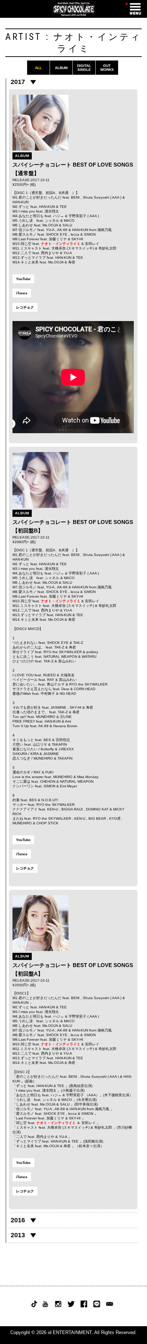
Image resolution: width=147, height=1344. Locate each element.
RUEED (49, 675)
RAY (50, 680)
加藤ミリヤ (58, 239)
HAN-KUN (20, 202)
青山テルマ (56, 684)
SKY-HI (77, 239)
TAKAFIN (59, 744)
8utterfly (47, 749)
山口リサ (40, 744)
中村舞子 (48, 693)
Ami (68, 721)
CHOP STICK (47, 823)
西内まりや (50, 253)
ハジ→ (58, 216)
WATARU (89, 656)
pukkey (92, 652)
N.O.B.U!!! (49, 800)
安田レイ (92, 244)
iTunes (21, 293)
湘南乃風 (104, 230)
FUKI (49, 772)
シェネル (52, 220)
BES (47, 740)
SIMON (90, 234)
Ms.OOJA (50, 225)
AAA (115, 197)
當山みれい (67, 661)
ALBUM (61, 68)
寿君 (71, 262)
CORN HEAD (84, 689)
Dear (65, 689)
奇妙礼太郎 (107, 248)
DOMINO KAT (97, 809)
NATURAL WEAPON (60, 656)
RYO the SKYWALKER (63, 652)
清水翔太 (52, 211)
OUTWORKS (107, 68)
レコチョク (25, 307)
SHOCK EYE (56, 234)
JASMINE (58, 707)
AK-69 (62, 230)
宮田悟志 (63, 740)
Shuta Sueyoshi (96, 197)
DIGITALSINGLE (84, 68)
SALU (67, 225)
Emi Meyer (68, 786)
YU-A (50, 230)
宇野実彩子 (77, 216)
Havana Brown (65, 726)
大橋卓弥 (58, 248)
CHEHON (47, 781)
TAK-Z (78, 643)
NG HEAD (68, 693)
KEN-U (52, 809)
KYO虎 (115, 818)
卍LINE (66, 717)
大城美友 (67, 675)
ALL (38, 68)
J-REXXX (66, 749)
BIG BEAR (97, 818)
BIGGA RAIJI (72, 809)
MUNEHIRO (45, 717)
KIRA (34, 754)
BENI (75, 197)
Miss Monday (87, 777)
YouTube (23, 279)
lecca (75, 234)
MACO (69, 220)
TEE (63, 207)
